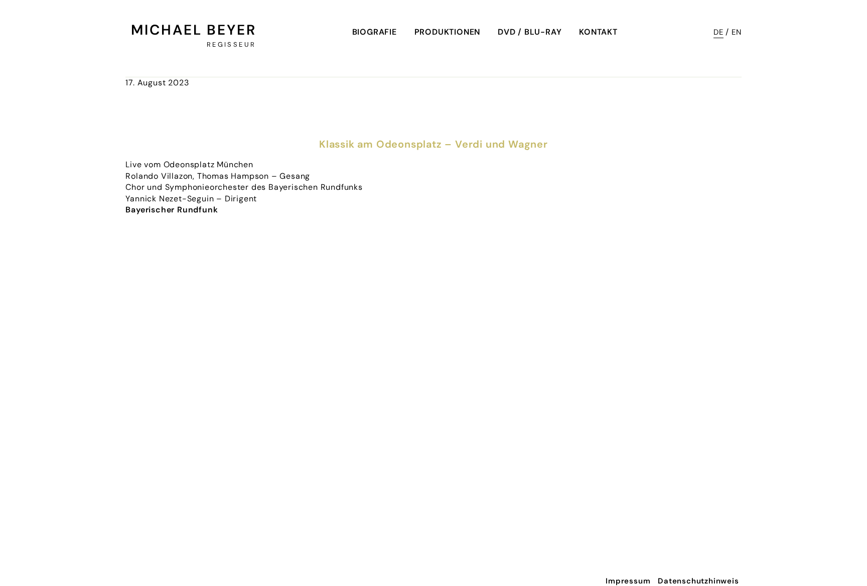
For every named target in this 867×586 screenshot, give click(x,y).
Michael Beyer (193, 30)
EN (737, 32)
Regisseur (231, 44)
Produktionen (447, 32)
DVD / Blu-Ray (529, 32)
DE (718, 32)
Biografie (374, 32)
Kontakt (598, 32)
